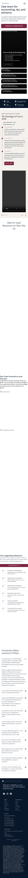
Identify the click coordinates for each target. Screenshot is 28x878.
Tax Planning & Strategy (9, 820)
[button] (14, 49)
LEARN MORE (8, 64)
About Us (6, 803)
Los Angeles (17, 806)
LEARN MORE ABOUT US (14, 565)
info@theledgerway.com (9, 836)
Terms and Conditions (16, 839)
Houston (17, 805)
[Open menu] (24, 3)
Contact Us (6, 805)
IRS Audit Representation (9, 822)
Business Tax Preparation (9, 823)
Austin (16, 803)
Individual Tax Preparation (9, 825)
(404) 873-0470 (7, 834)
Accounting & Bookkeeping (9, 815)
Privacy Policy (9, 839)
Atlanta (16, 801)
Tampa (16, 808)
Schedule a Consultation (14, 26)
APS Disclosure (14, 840)
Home (5, 801)
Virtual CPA (17, 809)
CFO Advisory (7, 817)
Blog (5, 806)
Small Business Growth (9, 818)
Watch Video (9, 163)
